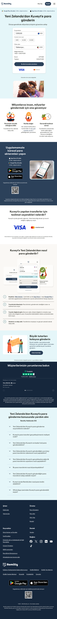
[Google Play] (15, 170)
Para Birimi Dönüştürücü (10, 553)
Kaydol (48, 3)
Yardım (32, 532)
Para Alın (32, 513)
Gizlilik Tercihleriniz (47, 570)
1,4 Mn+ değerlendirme (16, 11)
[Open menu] (54, 3)
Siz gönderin (17, 30)
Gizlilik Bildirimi (34, 570)
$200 (17, 40)
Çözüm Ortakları (8, 545)
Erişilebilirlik (29, 574)
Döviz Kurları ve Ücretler (10, 532)
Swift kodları (7, 536)
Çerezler (38, 574)
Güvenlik (21, 574)
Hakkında (6, 510)
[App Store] (15, 177)
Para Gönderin (34, 510)
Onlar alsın (17, 44)
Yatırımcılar (6, 513)
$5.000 (31, 40)
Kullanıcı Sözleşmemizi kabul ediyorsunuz (15, 570)
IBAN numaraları (8, 549)
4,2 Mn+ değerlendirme (43, 11)
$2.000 (24, 40)
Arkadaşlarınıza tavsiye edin (11, 557)
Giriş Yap (40, 3)
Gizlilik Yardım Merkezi (9, 574)
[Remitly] (6, 4)
